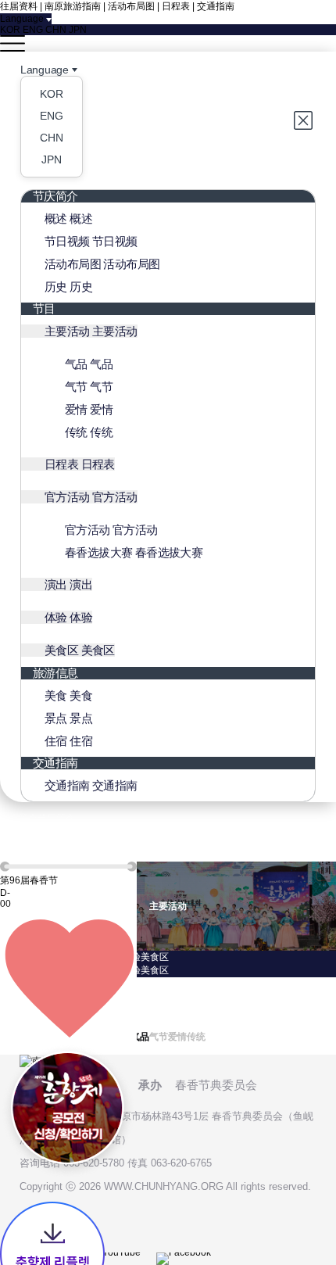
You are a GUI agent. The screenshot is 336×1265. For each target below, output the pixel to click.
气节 (9, 996)
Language (44, 69)
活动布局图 (131, 6)
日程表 (176, 6)
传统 (9, 1023)
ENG (33, 29)
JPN (78, 29)
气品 (9, 983)
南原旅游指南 (73, 6)
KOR (10, 29)
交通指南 (215, 6)
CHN (55, 29)
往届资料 (19, 6)
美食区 (155, 956)
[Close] (305, 120)
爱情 (9, 1010)
